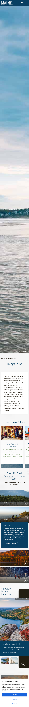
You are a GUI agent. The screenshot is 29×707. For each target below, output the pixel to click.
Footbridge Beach (24, 351)
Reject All (14, 703)
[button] (5, 660)
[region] (14, 693)
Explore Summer (10, 543)
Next (25, 503)
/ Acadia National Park (23, 599)
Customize (14, 699)
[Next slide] (23, 664)
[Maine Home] (7, 3)
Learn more (12, 466)
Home (3, 358)
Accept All (14, 694)
